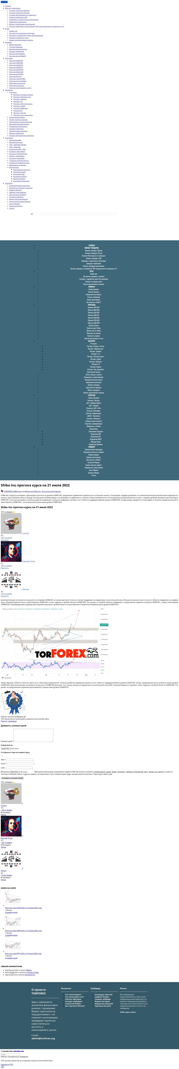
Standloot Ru (30, 975)
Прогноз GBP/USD (16, 63)
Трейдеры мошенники (18, 22)
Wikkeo (29, 970)
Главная (8, 6)
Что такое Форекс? (73, 994)
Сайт (3, 768)
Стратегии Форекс (16, 197)
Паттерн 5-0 (17, 111)
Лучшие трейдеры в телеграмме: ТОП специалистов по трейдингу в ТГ (36, 26)
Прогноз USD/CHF (16, 65)
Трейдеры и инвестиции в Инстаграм (23, 20)
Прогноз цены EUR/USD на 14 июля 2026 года (23, 908)
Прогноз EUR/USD (16, 60)
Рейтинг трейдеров (12, 8)
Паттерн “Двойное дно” (22, 97)
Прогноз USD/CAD (16, 70)
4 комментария (11, 912)
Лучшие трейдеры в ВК (18, 17)
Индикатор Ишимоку (21, 181)
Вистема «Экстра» (16, 142)
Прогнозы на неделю (17, 83)
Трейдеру (9, 183)
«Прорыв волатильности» (19, 161)
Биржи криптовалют (17, 54)
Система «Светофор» (17, 151)
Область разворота (16, 133)
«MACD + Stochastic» (17, 156)
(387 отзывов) (6, 538)
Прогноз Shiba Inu (33, 491)
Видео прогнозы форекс (18, 199)
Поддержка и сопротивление (20, 122)
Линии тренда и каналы (18, 120)
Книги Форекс (14, 204)
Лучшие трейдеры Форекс (19, 10)
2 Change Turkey (32, 972)
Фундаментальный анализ (19, 124)
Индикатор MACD (20, 176)
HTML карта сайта (128, 1012)
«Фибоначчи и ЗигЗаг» (17, 165)
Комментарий (7, 741)
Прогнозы (9, 58)
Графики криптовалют (17, 192)
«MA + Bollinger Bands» (17, 145)
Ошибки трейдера (16, 129)
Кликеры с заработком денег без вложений (26, 35)
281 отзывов (7, 843)
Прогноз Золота (15, 76)
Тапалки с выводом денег (19, 38)
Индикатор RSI (19, 174)
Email (3, 764)
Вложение (5, 772)
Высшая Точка (29, 561)
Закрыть (4, 2)
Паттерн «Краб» (19, 106)
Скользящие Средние (21, 170)
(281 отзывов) (6, 566)
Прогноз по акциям (16, 86)
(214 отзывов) (6, 594)
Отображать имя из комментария (15, 752)
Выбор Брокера (15, 45)
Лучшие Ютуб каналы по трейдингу (22, 15)
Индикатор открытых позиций (20, 188)
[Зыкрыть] (2, 1067)
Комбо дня (13, 31)
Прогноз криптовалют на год (20, 88)
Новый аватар (7, 745)
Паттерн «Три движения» (23, 115)
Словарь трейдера (103, 999)
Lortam (26, 533)
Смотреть (5, 540)
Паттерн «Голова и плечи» (23, 95)
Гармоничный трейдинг (18, 131)
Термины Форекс (15, 206)
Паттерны (13, 92)
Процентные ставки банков (19, 201)
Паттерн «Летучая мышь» (23, 104)
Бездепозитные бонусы (18, 49)
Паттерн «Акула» (19, 113)
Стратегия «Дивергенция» (19, 163)
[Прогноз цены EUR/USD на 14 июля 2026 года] (13, 905)
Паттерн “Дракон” (20, 99)
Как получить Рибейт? (17, 56)
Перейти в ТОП (7, 1064)
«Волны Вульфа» (15, 140)
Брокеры (8, 42)
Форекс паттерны (102, 1001)
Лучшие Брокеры (16, 47)
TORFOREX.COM (10, 491)
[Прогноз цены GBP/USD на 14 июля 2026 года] (13, 928)
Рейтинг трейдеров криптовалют (22, 24)
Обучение (9, 90)
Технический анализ (17, 117)
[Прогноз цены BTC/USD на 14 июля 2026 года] (13, 951)
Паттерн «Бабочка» (20, 108)
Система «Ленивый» (17, 158)
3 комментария (11, 935)
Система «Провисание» (18, 154)
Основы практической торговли (21, 136)
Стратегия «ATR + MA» (17, 149)
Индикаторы (14, 167)
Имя (3, 760)
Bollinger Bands (19, 179)
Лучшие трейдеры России (19, 13)
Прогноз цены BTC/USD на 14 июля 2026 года (23, 953)
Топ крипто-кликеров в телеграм (22, 33)
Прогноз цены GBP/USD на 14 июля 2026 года (23, 931)
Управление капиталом (18, 126)
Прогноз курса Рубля (17, 79)
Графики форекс (15, 190)
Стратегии (9, 138)
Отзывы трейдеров (16, 51)
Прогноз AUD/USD (16, 74)
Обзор (3, 815)
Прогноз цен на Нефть (17, 81)
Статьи (11, 208)
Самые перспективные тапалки (21, 40)
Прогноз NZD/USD (16, 72)
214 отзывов (7, 875)
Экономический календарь (19, 186)
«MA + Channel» (15, 147)
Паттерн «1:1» (18, 101)
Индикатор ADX (19, 172)
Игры (7, 29)
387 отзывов (7, 810)
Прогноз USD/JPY (16, 67)
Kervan (26, 589)
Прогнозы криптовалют (51, 491)
